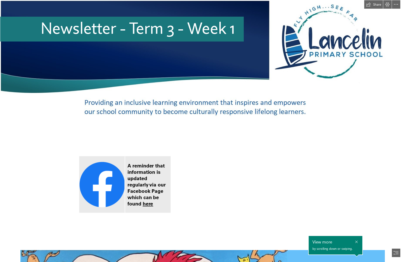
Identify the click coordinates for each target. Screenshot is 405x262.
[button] (373, 4)
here (148, 204)
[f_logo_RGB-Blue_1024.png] (102, 184)
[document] (202, 131)
